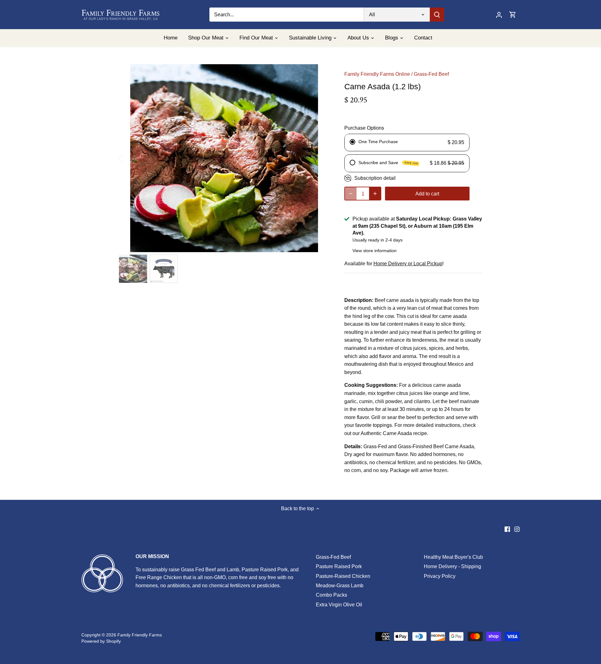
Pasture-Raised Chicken (343, 576)
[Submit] (437, 15)
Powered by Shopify (101, 641)
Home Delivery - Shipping (452, 566)
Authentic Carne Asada (386, 433)
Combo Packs (331, 595)
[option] (224, 158)
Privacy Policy (439, 576)
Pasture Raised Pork (339, 566)
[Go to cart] (512, 14)
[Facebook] (507, 529)
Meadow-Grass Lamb (339, 585)
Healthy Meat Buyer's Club (453, 557)
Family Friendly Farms (139, 634)
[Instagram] (517, 529)
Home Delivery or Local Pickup (407, 263)
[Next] (320, 158)
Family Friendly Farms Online (377, 74)
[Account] (499, 14)
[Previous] (128, 158)
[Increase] (375, 193)
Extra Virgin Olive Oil (339, 604)
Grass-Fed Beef (431, 74)
